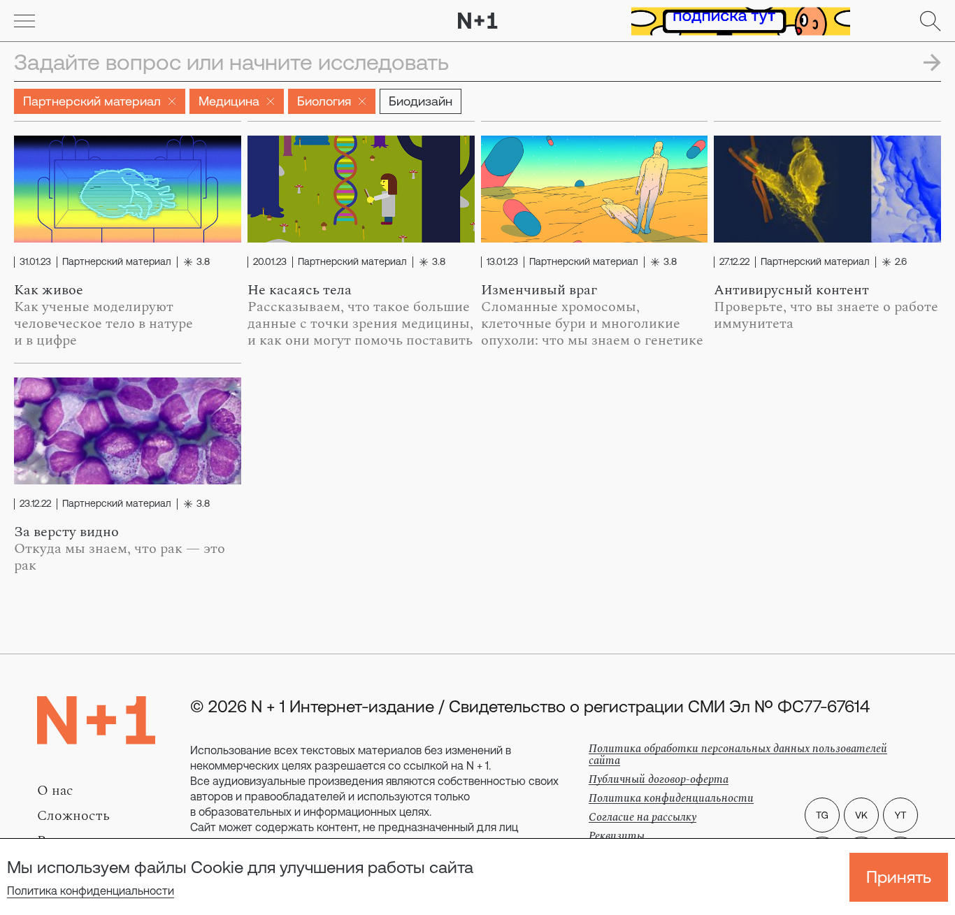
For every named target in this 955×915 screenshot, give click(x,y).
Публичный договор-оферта (658, 779)
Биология (324, 101)
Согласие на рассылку (642, 817)
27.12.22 (734, 262)
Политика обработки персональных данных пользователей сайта (738, 754)
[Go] (24, 20)
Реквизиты (617, 836)
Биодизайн (420, 101)
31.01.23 (35, 262)
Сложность (73, 815)
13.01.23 (502, 262)
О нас (55, 790)
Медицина (229, 101)
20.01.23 (270, 262)
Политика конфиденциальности (90, 890)
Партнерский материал (92, 101)
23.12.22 (35, 504)
